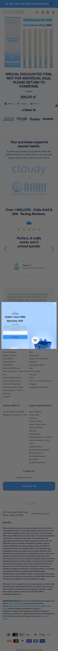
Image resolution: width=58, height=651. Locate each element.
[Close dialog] (54, 304)
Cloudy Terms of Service (13, 329)
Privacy (19, 329)
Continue (15, 337)
